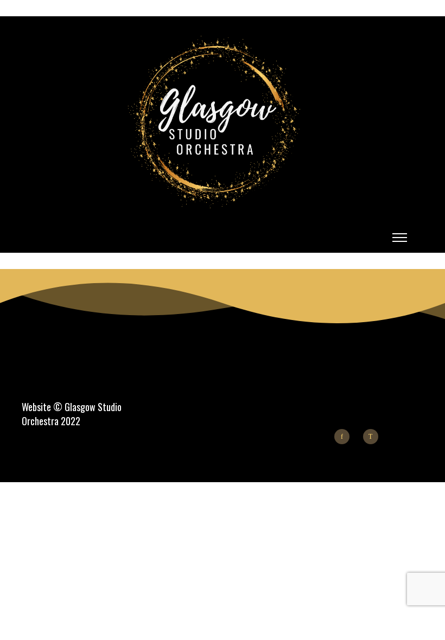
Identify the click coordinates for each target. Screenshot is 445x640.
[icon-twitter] (373, 436)
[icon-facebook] (344, 436)
